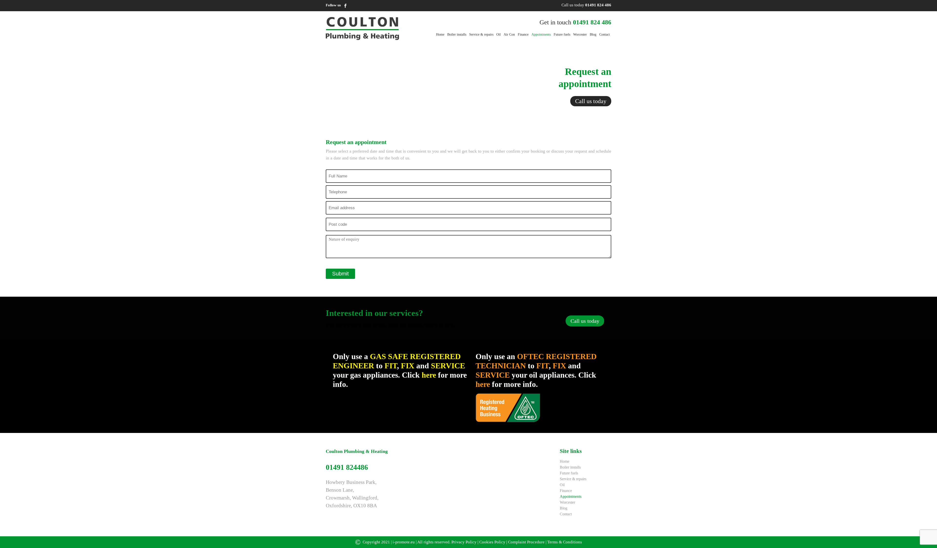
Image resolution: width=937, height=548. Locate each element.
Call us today (590, 101)
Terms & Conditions (564, 542)
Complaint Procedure (526, 542)
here (430, 375)
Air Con (509, 34)
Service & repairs (481, 34)
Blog (593, 34)
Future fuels (562, 34)
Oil (498, 34)
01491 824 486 (598, 5)
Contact (604, 34)
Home (440, 34)
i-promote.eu (404, 542)
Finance (523, 34)
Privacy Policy (464, 542)
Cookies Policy (492, 542)
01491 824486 (347, 467)
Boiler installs (456, 34)
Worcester (580, 34)
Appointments (541, 34)
